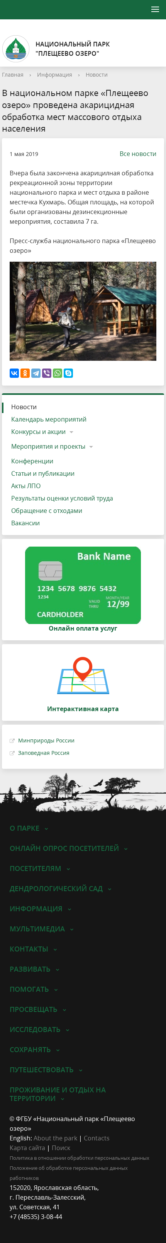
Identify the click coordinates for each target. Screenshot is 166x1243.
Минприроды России (46, 740)
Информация (54, 74)
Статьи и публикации (43, 473)
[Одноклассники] (25, 373)
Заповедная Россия (43, 752)
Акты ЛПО (26, 486)
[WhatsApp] (57, 373)
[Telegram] (36, 373)
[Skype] (68, 373)
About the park (55, 1138)
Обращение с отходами (46, 510)
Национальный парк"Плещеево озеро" (73, 49)
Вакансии (25, 523)
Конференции (32, 461)
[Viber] (46, 373)
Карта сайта (27, 1148)
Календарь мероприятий (48, 419)
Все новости (138, 153)
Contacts (97, 1138)
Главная (13, 74)
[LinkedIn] (30, 1226)
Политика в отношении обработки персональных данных (79, 1157)
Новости (97, 74)
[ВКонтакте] (14, 373)
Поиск (61, 1148)
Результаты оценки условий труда (62, 498)
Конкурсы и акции (38, 431)
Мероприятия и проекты (48, 446)
